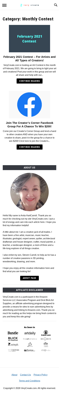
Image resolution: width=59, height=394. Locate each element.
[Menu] (4, 6)
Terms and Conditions (29, 381)
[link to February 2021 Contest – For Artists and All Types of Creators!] (29, 38)
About (14, 375)
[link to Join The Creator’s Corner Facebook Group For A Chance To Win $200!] (29, 104)
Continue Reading (29, 81)
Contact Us (25, 375)
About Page (29, 278)
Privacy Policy (40, 375)
